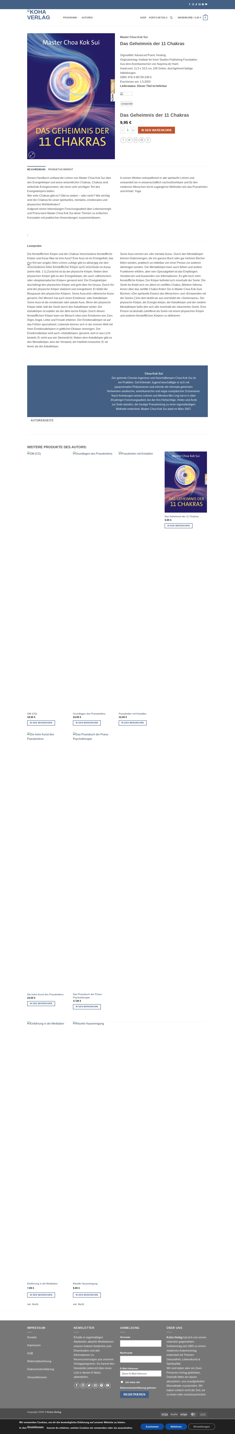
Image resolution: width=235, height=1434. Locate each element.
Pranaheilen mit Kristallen (132, 713)
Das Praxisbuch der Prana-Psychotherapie (87, 996)
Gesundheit (174, 1359)
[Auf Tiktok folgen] (196, 4)
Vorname (125, 1337)
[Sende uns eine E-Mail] (200, 4)
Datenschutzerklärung (40, 1369)
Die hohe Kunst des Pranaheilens (45, 994)
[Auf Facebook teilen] (123, 140)
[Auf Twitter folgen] (89, 1385)
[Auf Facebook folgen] (190, 4)
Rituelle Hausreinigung (85, 1283)
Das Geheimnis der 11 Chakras (182, 516)
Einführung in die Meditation (42, 1283)
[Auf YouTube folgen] (206, 4)
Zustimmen (152, 1426)
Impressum (34, 1345)
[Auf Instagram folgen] (193, 4)
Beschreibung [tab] (36, 169)
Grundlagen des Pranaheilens (89, 713)
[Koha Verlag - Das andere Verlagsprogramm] (42, 17)
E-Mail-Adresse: (129, 1368)
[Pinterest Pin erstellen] (142, 140)
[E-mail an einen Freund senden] (135, 140)
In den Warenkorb (156, 130)
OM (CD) (32, 713)
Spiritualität (173, 1363)
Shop (143, 17)
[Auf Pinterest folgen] (203, 4)
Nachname (126, 1352)
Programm (70, 17)
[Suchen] (171, 17)
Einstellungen (35, 1427)
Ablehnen (176, 1426)
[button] (193, 18)
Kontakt (31, 1337)
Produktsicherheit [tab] (60, 169)
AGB (30, 1353)
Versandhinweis (37, 1377)
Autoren (87, 17)
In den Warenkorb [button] (41, 723)
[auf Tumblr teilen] (148, 140)
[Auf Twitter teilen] (129, 140)
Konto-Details (158, 17)
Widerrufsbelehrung (39, 1361)
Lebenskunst (190, 1359)
